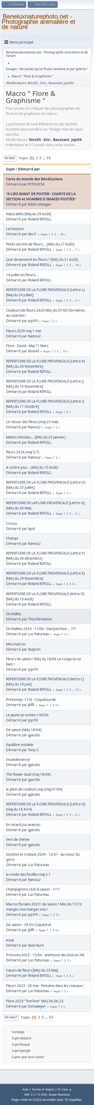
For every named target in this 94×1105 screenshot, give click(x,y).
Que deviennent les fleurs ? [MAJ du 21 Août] (42, 259)
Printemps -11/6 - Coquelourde (31, 699)
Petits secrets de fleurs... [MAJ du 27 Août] (40, 244)
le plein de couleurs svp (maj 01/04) (34, 789)
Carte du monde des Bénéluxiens (34, 179)
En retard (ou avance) (23, 824)
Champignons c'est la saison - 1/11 (33, 889)
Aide (25, 1089)
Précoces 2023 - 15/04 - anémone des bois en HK (45, 955)
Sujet (10, 169)
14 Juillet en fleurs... (22, 275)
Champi (12, 538)
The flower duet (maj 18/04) (28, 774)
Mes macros (15, 644)
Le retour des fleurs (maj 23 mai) (32, 421)
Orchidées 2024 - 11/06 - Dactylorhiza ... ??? (41, 628)
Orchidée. (14, 614)
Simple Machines (59, 1094)
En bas (10, 158)
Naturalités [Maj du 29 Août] (28, 214)
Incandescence (18, 759)
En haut (11, 1017)
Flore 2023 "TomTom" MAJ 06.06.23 (34, 1001)
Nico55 (33, 83)
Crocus (11, 523)
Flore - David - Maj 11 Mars (27, 345)
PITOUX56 (36, 184)
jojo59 (68, 83)
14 (77, 265)
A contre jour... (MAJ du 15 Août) (32, 467)
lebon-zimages (39, 204)
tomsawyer (37, 1006)
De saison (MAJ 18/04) (24, 729)
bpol (31, 528)
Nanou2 (34, 336)
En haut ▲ (65, 1089)
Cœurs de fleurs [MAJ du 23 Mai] (32, 970)
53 (48, 158)
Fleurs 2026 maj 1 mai (23, 331)
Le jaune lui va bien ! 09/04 (27, 715)
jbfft (31, 704)
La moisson (15, 228)
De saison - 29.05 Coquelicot (28, 924)
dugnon (34, 649)
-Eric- (43, 83)
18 (61, 234)
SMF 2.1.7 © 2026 (35, 1094)
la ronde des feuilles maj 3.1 (28, 874)
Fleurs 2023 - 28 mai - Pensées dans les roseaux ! (45, 985)
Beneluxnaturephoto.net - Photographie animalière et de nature (38, 21)
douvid (33, 351)
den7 (32, 234)
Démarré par (29, 169)
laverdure (36, 945)
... (44, 158)
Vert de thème (18, 839)
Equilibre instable (19, 744)
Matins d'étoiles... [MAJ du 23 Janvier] (36, 437)
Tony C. (33, 750)
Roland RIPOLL (39, 219)
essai (10, 940)
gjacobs (34, 735)
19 (64, 351)
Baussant (55, 83)
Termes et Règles (43, 1089)
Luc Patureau (38, 634)
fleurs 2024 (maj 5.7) (22, 452)
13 (77, 690)
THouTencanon (40, 619)
